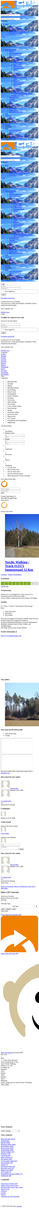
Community (9, 106)
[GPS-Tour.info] (19, 8)
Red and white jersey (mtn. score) (12, 1187)
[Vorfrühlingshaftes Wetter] (19, 705)
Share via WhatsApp (21, 886)
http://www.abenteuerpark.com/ (11, 636)
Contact (11, 119)
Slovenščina (5, 374)
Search (11, 51)
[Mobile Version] (4, 586)
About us (8, 116)
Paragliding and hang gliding (22, 93)
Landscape (8, 449)
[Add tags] (19, 906)
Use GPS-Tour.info (15, 26)
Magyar (3, 363)
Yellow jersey (13, 110)
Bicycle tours (17, 62)
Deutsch (3, 356)
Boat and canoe (18, 92)
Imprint (11, 121)
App (6, 114)
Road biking (17, 64)
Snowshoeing (17, 73)
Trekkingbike (17, 66)
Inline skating (17, 84)
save (13, 909)
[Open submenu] (25, 57)
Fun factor (8, 454)
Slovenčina (4, 372)
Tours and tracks (10, 49)
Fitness (7, 460)
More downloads (6, 1052)
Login (3, 37)
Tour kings (12, 108)
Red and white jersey (16, 112)
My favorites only (13, 469)
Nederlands (4, 367)
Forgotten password (15, 33)
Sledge (15, 79)
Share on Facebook (7, 886)
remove (8, 909)
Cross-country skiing (20, 77)
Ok (2, 1084)
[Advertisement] (19, 657)
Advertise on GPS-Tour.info (10, 1196)
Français (3, 361)
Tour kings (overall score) (9, 1183)
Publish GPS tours (15, 28)
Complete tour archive (16, 57)
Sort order (9, 511)
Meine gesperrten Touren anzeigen (18, 476)
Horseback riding (19, 95)
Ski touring (17, 75)
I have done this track (10, 1060)
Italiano (3, 365)
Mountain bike (18, 59)
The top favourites (15, 55)
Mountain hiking (18, 68)
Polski (3, 369)
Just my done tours (13, 471)
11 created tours (6, 801)
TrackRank (8, 431)
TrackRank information (16, 30)
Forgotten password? (8, 298)
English (3, 358)
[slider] (21, 447)
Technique (8, 465)
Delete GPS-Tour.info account (19, 32)
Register (7, 125)
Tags (8, 903)
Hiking (15, 70)
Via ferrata (16, 71)
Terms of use (5, 1189)
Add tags (4, 903)
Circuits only (11, 467)
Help (7, 24)
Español (3, 360)
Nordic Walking (18, 82)
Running (16, 81)
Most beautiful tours (15, 53)
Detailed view (5, 773)
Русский (4, 371)
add (3, 909)
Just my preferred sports (15, 473)
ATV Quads (17, 88)
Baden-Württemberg (15, 574)
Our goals (12, 117)
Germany (4, 574)
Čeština (3, 354)
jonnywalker (14, 788)
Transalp (16, 60)
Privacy (3, 1194)
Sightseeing (17, 90)
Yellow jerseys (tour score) (9, 1185)
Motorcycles (17, 86)
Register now (5, 312)
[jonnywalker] (5, 789)
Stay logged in (9, 291)
